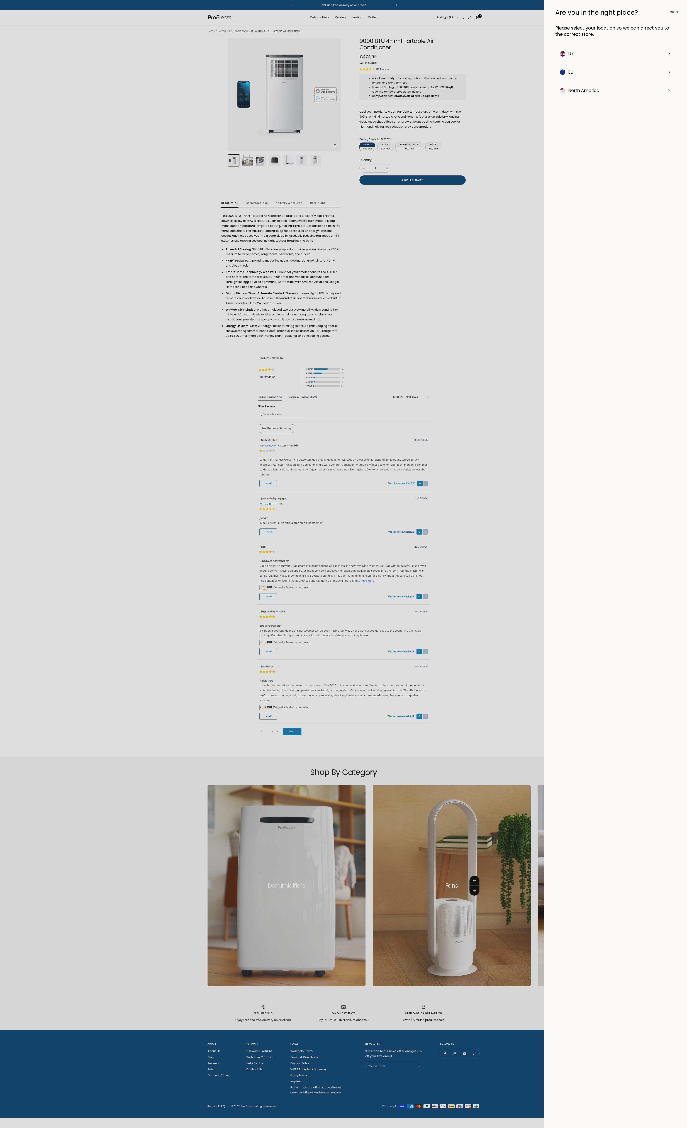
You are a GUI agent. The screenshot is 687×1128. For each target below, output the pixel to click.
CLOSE (673, 12)
